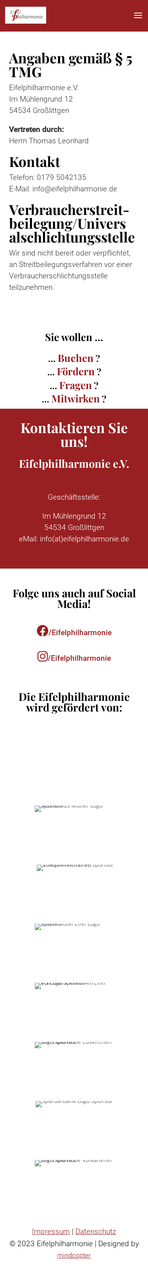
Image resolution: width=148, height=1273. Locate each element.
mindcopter (74, 1255)
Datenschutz (95, 1231)
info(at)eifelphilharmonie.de (84, 538)
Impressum (51, 1231)
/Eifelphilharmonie (80, 632)
